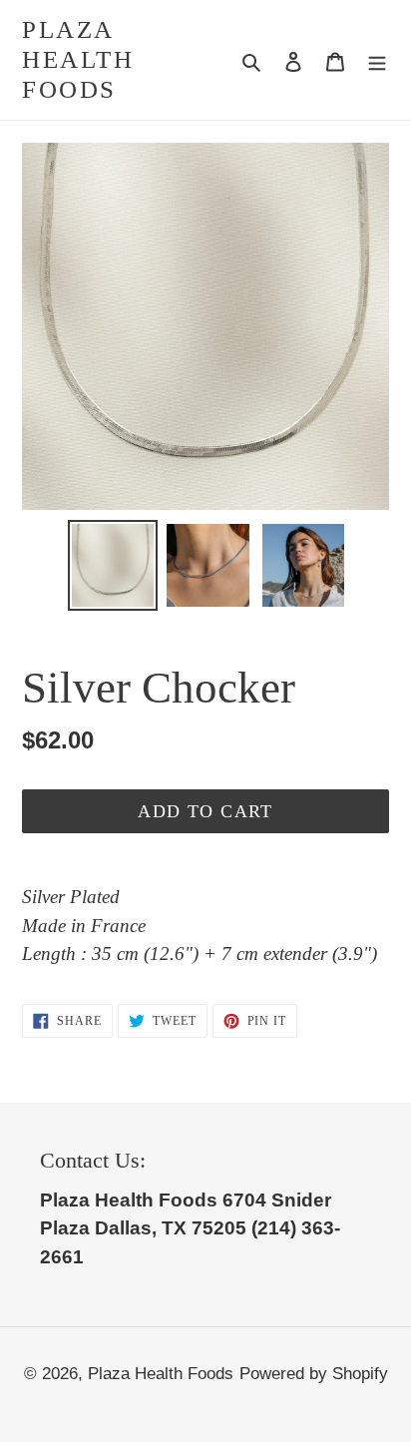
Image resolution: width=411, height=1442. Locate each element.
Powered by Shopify (313, 1373)
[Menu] (377, 60)
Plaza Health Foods (78, 59)
